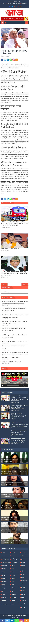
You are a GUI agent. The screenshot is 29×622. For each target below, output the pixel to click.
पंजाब (13, 569)
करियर (3, 585)
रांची (12, 604)
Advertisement (16, 3)
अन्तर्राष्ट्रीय (4, 565)
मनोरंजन (14, 597)
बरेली (13, 585)
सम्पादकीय (23, 600)
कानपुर (3, 588)
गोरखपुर (4, 597)
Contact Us (24, 3)
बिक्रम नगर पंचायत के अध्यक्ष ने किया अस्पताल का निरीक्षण (13, 347)
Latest (3, 552)
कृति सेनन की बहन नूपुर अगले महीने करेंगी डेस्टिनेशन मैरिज (13, 506)
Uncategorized (6, 562)
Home (4, 3)
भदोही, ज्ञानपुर (24, 581)
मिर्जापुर (23, 587)
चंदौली (22, 571)
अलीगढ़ (4, 569)
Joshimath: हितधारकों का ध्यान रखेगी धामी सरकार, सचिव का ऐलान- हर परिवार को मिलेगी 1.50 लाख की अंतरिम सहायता (5, 284)
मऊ (22, 584)
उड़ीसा (3, 575)
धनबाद (13, 556)
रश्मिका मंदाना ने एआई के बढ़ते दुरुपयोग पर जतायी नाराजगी (13, 494)
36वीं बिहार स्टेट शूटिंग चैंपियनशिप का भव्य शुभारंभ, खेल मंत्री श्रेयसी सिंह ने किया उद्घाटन (14, 323)
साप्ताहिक (23, 604)
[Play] (2, 386)
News (3, 556)
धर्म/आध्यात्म (14, 559)
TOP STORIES (5, 559)
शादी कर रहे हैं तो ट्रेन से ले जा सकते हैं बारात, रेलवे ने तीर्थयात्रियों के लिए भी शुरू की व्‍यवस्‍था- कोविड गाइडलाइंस (14, 223)
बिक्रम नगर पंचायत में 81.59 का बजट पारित (11, 361)
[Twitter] (5, 60)
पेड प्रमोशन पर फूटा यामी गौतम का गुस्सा (9, 460)
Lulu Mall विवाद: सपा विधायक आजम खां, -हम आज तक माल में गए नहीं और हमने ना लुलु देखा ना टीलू (14, 273)
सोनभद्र (23, 590)
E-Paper (14, 4)
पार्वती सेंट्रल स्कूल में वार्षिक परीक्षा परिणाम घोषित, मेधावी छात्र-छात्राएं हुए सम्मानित (14, 336)
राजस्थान (23, 552)
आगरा (3, 572)
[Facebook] (2, 60)
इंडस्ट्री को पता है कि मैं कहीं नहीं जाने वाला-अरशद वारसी (12, 540)
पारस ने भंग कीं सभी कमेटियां (10, 248)
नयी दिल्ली (14, 562)
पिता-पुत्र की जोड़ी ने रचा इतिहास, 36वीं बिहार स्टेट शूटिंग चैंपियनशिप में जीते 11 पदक (14, 309)
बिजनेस (13, 588)
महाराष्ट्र (13, 601)
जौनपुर (22, 574)
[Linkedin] (8, 60)
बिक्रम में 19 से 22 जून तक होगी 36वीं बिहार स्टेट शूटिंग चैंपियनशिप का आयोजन (14, 329)
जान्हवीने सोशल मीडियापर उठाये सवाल (9, 517)
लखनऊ (23, 562)
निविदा (13, 565)
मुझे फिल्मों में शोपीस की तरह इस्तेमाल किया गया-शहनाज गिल (14, 471)
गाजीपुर (3, 594)
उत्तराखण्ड (4, 581)
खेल (3, 591)
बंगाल (13, 581)
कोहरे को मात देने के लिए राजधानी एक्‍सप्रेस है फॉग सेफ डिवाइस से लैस (25, 284)
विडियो (22, 597)
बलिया (22, 577)
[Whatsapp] (10, 60)
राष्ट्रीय (22, 559)
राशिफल (23, 556)
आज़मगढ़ (23, 568)
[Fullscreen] (26, 386)
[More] (16, 60)
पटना (13, 572)
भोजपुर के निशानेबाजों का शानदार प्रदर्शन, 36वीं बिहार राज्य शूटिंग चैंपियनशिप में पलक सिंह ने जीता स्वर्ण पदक (15, 303)
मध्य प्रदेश (14, 594)
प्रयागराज (14, 578)
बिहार (13, 591)
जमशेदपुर (4, 604)
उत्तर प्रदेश (4, 578)
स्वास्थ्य (23, 607)
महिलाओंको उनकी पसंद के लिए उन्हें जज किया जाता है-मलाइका (14, 483)
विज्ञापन (23, 594)
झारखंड (13, 552)
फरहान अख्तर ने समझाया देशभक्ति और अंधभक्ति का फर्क (12, 529)
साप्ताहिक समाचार (8, 450)
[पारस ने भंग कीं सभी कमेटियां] (14, 240)
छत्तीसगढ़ (4, 601)
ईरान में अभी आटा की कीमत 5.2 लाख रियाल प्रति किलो (14, 341)
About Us (9, 3)
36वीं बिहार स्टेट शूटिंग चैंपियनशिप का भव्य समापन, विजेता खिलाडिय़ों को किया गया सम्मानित (15, 316)
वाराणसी (23, 565)
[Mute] (24, 386)
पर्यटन (13, 575)
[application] (14, 379)
